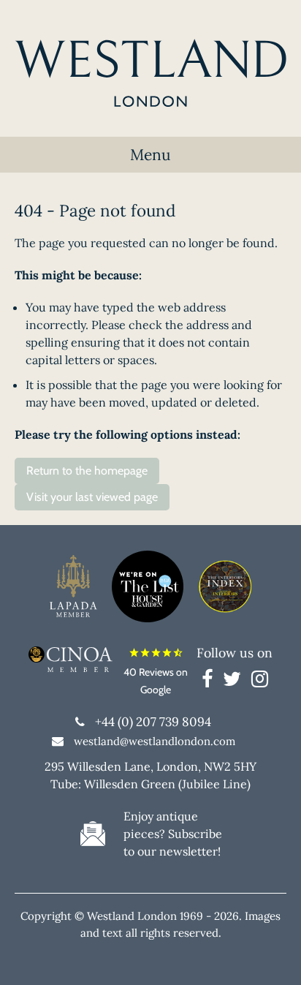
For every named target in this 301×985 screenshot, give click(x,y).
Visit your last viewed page (92, 497)
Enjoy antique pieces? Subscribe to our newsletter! (172, 833)
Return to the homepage (87, 471)
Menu (150, 155)
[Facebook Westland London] (211, 681)
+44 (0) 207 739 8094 (153, 722)
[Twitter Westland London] (235, 681)
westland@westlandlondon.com (154, 741)
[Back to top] (271, 955)
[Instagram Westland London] (259, 681)
